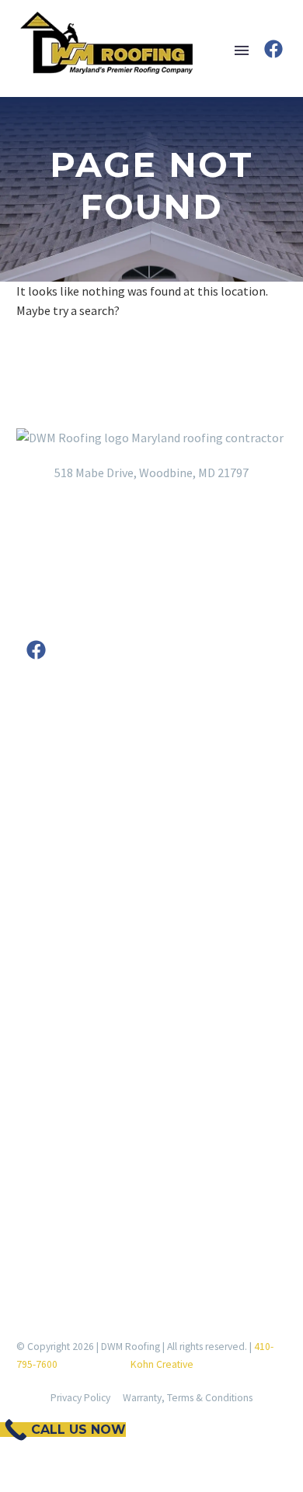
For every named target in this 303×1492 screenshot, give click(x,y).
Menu (242, 50)
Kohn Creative (162, 1364)
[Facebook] (273, 49)
